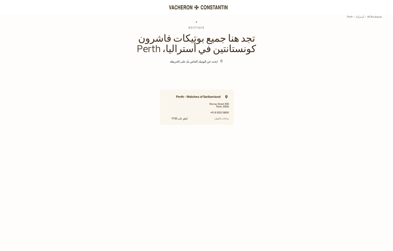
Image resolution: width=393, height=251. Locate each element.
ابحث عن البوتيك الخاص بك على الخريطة (194, 61)
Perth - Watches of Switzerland (198, 96)
